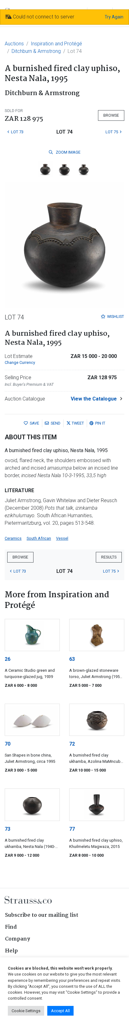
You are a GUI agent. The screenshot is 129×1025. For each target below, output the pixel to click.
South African (39, 538)
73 (7, 829)
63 (72, 659)
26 (7, 659)
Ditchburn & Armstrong (36, 51)
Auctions (14, 44)
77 (72, 829)
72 (72, 744)
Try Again (114, 16)
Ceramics (13, 538)
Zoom (67, 152)
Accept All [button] (60, 1010)
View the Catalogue (94, 399)
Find (11, 927)
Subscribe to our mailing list (41, 915)
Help (11, 951)
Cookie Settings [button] (26, 1010)
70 (7, 744)
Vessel (62, 538)
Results (108, 557)
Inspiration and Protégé (56, 44)
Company (17, 939)
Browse (111, 115)
